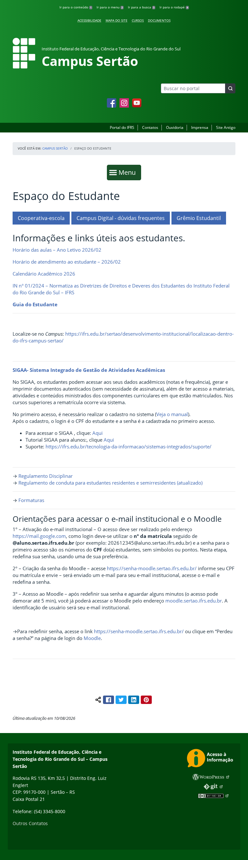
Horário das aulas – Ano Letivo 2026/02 (57, 249)
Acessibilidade (89, 20)
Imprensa (199, 127)
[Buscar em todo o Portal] (230, 88)
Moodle (92, 638)
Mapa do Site (117, 20)
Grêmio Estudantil (199, 218)
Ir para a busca (141, 7)
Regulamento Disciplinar (45, 476)
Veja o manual (172, 414)
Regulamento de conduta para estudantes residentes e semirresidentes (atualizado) (110, 482)
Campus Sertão (55, 148)
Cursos (138, 20)
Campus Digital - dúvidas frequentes (121, 218)
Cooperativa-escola (41, 218)
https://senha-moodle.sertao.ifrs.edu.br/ (152, 568)
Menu (128, 172)
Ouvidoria (174, 127)
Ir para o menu (110, 7)
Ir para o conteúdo (75, 7)
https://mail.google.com (39, 536)
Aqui (97, 433)
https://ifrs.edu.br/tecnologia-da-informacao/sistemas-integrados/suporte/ (129, 446)
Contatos (150, 127)
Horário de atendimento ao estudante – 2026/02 (67, 261)
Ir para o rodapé (174, 7)
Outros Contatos (30, 823)
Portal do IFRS (122, 127)
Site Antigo (225, 127)
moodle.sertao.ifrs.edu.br (193, 600)
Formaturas (31, 500)
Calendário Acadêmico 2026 (44, 273)
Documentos (159, 20)
